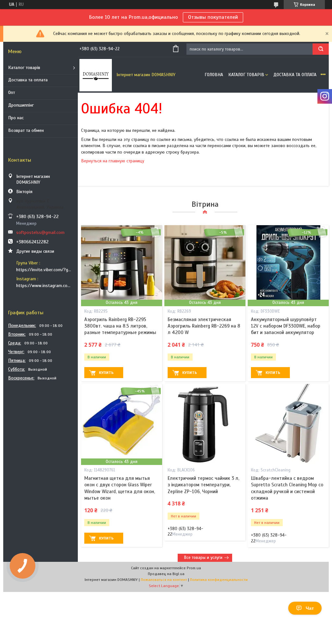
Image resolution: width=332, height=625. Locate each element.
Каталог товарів (24, 67)
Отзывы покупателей (213, 17)
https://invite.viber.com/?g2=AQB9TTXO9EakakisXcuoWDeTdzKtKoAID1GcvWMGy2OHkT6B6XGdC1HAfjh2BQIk (44, 269)
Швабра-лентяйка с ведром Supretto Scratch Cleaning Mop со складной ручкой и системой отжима (287, 488)
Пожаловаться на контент (164, 579)
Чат (310, 608)
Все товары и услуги (203, 557)
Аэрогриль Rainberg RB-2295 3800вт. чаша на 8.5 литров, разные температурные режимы (120, 326)
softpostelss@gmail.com (40, 232)
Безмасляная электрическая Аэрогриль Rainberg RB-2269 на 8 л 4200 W (204, 326)
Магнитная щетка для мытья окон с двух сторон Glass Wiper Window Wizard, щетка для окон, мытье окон (119, 488)
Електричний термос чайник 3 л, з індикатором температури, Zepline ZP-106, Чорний (203, 484)
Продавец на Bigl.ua (166, 574)
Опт (11, 92)
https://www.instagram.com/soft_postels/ (44, 285)
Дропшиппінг (21, 105)
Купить (106, 372)
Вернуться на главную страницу (112, 161)
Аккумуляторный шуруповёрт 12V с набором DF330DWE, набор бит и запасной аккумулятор (285, 326)
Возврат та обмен (26, 130)
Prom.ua (194, 568)
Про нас (16, 118)
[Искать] (321, 49)
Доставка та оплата (28, 80)
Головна (214, 74)
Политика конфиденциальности (219, 579)
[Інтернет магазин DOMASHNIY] (95, 75)
